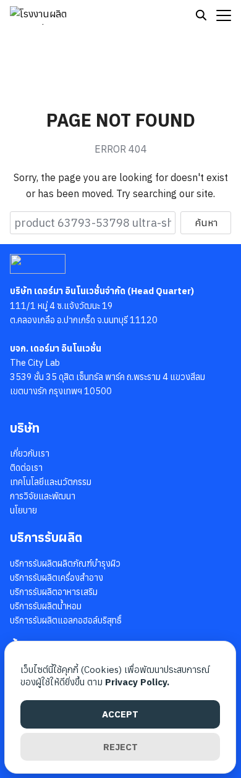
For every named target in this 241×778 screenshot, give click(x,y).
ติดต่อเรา (26, 467)
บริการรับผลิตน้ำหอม (46, 606)
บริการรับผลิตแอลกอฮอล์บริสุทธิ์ (66, 620)
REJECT (120, 747)
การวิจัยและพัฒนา (42, 496)
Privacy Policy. (137, 682)
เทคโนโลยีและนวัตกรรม (50, 482)
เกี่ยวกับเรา (29, 453)
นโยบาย (23, 510)
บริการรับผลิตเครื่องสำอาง (56, 577)
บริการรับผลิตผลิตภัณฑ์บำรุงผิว (65, 563)
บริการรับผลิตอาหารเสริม (54, 592)
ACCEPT (120, 714)
